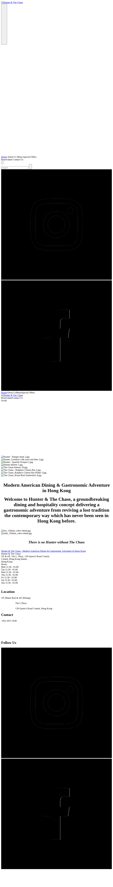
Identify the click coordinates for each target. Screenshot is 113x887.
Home (4, 157)
